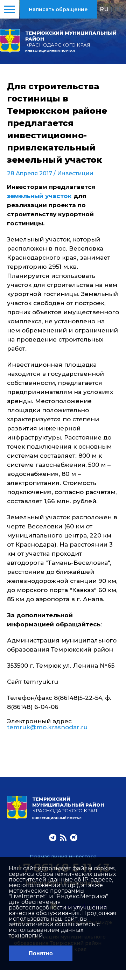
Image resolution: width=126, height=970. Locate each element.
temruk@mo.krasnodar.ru (47, 727)
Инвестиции (75, 173)
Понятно (41, 953)
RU (104, 9)
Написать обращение (58, 9)
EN (118, 9)
